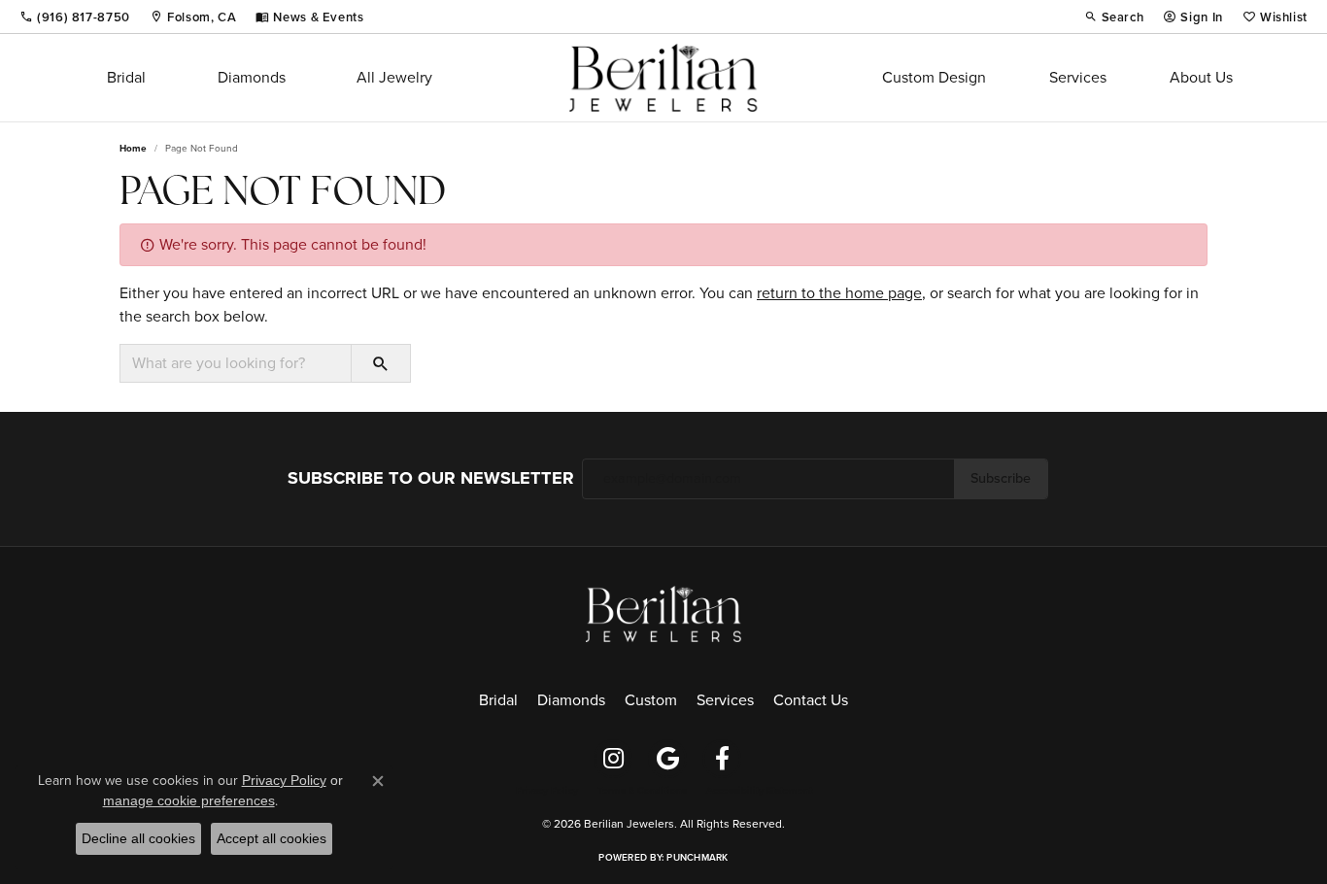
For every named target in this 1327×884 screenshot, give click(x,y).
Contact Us (810, 700)
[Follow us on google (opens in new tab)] (667, 758)
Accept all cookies (271, 838)
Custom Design (934, 77)
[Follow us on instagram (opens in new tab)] (613, 758)
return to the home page (839, 293)
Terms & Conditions (642, 791)
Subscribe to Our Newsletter (431, 478)
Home (133, 148)
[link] (74, 16)
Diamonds (252, 77)
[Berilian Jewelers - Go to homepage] (663, 612)
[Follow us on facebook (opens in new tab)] (721, 758)
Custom (651, 700)
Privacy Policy (547, 791)
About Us (1201, 77)
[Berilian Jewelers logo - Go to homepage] (663, 77)
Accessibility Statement (759, 791)
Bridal (126, 77)
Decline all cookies (138, 838)
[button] (1114, 16)
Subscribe (1000, 478)
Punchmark (697, 857)
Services (1077, 77)
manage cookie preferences (189, 800)
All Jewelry (394, 77)
